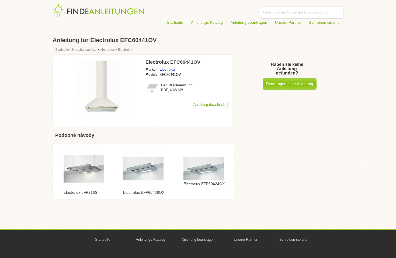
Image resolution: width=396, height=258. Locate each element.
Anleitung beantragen (249, 22)
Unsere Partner (288, 22)
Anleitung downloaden (210, 105)
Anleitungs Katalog (207, 22)
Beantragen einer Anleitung (289, 84)
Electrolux (167, 69)
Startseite (175, 22)
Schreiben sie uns (324, 22)
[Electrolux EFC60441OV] (102, 112)
